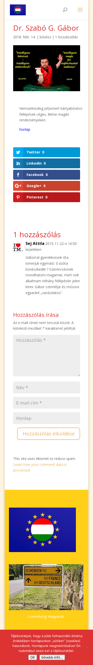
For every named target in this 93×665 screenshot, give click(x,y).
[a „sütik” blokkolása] (86, 647)
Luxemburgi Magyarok (46, 616)
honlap (24, 129)
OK (32, 657)
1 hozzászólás (66, 37)
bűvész (45, 37)
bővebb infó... (52, 657)
